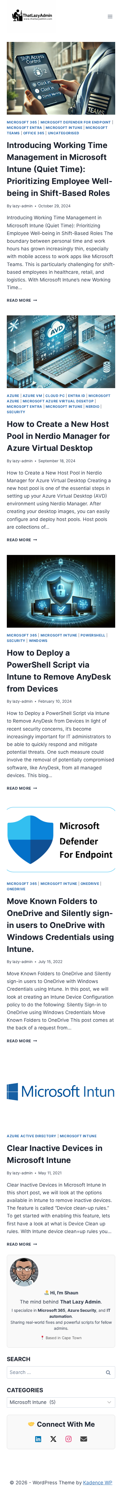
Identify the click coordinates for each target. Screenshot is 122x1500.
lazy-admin (22, 206)
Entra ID (76, 396)
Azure (13, 396)
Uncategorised (63, 133)
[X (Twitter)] (54, 1439)
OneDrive (90, 883)
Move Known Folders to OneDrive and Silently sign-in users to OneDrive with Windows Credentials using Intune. (60, 925)
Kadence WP (97, 1482)
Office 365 (34, 133)
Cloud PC (55, 396)
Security (16, 412)
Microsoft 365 (22, 122)
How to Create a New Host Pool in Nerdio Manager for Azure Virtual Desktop (58, 436)
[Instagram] (69, 1439)
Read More (22, 300)
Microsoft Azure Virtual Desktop (58, 401)
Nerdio (93, 406)
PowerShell (93, 635)
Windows (38, 640)
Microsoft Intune (64, 127)
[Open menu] (110, 16)
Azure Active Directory (31, 1136)
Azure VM (32, 396)
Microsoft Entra (24, 127)
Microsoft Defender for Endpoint (76, 122)
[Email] (83, 1439)
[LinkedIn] (39, 1439)
